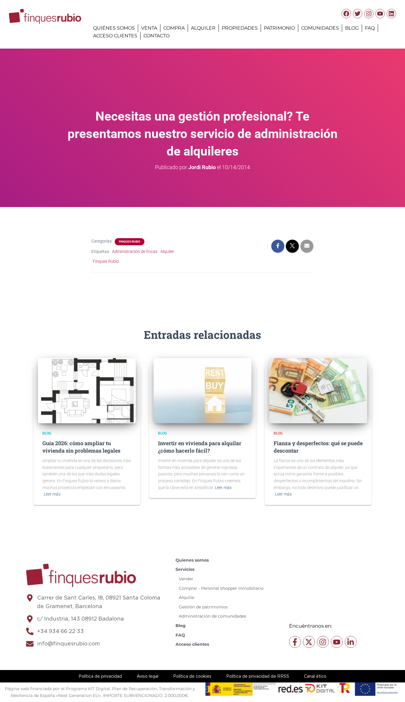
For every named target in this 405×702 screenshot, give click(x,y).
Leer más (52, 494)
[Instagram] (369, 13)
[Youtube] (380, 13)
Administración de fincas (134, 251)
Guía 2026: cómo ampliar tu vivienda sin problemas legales (81, 447)
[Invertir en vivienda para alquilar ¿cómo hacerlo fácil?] (202, 390)
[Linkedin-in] (351, 642)
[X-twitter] (309, 642)
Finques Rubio (129, 241)
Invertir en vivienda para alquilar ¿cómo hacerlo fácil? (199, 447)
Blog (46, 433)
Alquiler (167, 251)
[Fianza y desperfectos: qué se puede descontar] (318, 390)
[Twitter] (357, 13)
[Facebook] (346, 13)
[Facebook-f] (295, 642)
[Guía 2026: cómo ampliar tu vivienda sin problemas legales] (87, 390)
